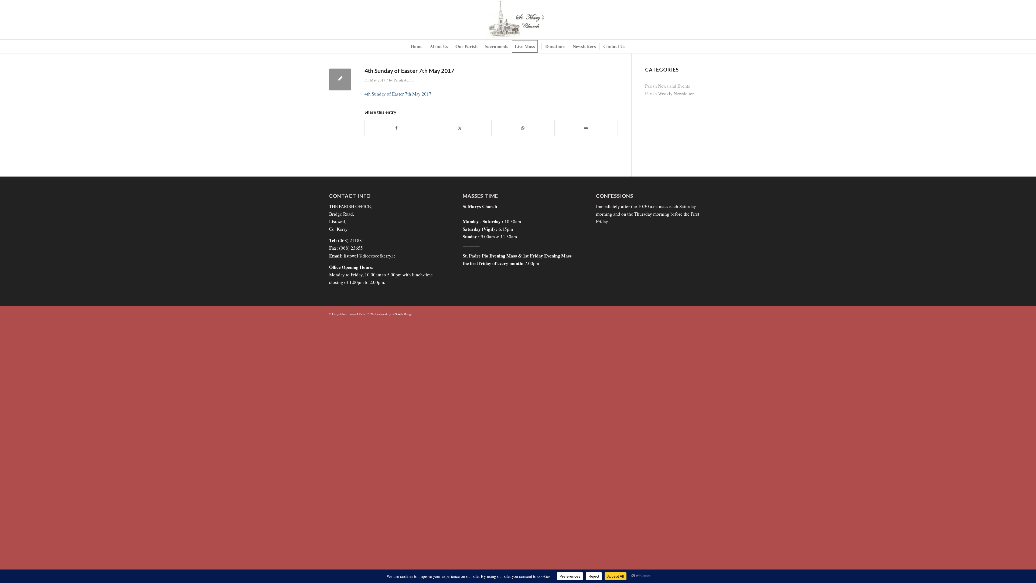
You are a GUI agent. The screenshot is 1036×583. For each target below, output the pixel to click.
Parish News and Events (667, 86)
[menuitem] (416, 46)
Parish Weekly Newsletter (669, 93)
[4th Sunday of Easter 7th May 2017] (340, 79)
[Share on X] (459, 128)
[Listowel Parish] (518, 19)
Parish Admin (404, 80)
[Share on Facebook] (396, 128)
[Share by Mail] (586, 128)
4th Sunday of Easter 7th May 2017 (397, 94)
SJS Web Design (403, 314)
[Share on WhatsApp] (523, 128)
